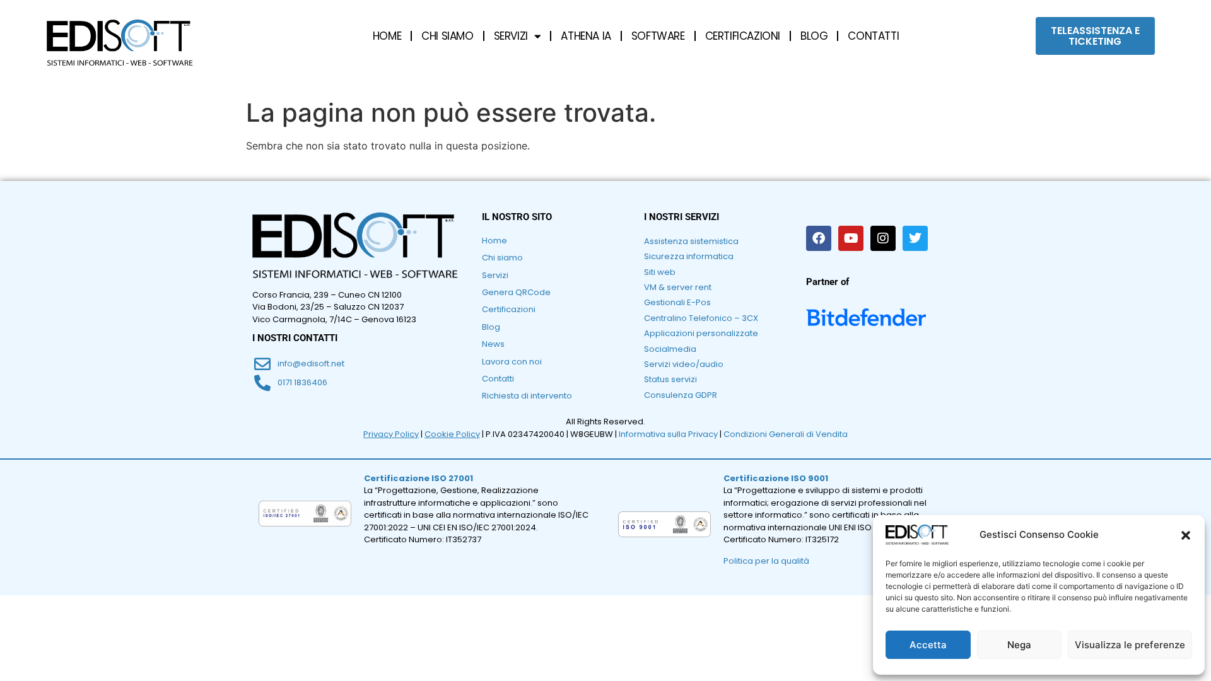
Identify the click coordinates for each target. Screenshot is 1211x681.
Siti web (660, 272)
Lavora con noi (512, 362)
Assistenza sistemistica (691, 241)
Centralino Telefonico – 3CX (701, 318)
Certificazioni (508, 309)
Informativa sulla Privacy (668, 434)
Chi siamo (502, 258)
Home (494, 241)
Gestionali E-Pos (677, 302)
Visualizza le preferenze (1130, 645)
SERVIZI (511, 36)
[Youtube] (850, 238)
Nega (1019, 645)
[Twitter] (915, 238)
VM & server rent (677, 287)
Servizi (495, 275)
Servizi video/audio (683, 364)
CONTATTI (873, 36)
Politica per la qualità (766, 561)
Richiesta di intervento (527, 396)
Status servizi (670, 379)
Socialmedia (670, 349)
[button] (1185, 535)
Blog (491, 327)
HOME (387, 36)
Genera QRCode (516, 292)
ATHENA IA (586, 36)
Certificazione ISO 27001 (418, 478)
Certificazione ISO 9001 (775, 478)
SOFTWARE (658, 36)
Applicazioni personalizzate (701, 333)
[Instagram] (883, 238)
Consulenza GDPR (680, 395)
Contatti (498, 379)
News (493, 344)
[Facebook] (818, 238)
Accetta (928, 645)
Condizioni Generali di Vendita (785, 434)
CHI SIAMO (447, 36)
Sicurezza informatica (689, 256)
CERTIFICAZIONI (742, 36)
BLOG (814, 36)
